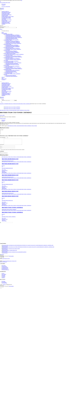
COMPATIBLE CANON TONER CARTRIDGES (13, 43)
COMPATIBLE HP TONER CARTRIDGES (12, 52)
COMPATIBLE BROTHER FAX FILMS (12, 39)
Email (1, 147)
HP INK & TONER (5, 15)
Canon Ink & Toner (5, 267)
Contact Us (3, 79)
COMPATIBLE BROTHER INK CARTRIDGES (13, 35)
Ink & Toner (4, 265)
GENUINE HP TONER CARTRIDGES (12, 51)
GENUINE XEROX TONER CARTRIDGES (13, 48)
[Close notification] (0, 1)
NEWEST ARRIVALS (5, 11)
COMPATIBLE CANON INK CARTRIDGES (13, 41)
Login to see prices (3, 118)
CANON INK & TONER (6, 13)
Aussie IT (4, 284)
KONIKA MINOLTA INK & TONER (8, 16)
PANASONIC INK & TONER (6, 19)
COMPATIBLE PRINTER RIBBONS (11, 76)
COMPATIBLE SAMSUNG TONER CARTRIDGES (14, 68)
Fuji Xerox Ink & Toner (5, 269)
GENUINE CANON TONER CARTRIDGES (13, 42)
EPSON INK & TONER (7, 44)
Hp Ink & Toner (4, 266)
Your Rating (2, 137)
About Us (3, 77)
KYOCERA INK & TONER (6, 17)
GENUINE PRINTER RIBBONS (11, 75)
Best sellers (3, 275)
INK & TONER (4, 33)
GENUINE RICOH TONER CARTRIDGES (12, 66)
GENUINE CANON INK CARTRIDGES (12, 40)
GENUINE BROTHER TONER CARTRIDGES (13, 36)
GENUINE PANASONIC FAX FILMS (12, 63)
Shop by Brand (4, 78)
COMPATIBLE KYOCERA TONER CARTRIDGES (14, 56)
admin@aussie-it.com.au (6, 258)
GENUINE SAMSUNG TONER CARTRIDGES (13, 67)
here (21, 0)
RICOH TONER (4, 20)
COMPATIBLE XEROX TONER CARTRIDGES (13, 49)
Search (3, 99)
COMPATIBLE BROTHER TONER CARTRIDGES (14, 37)
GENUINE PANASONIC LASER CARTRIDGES (13, 62)
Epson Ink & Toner (5, 268)
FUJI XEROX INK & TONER (6, 14)
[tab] (35, 120)
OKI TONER (6, 60)
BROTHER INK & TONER (6, 12)
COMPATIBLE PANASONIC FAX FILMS (12, 64)
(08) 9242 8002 (11, 256)
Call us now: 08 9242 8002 (6, 6)
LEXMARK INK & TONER (6, 18)
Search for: (1, 25)
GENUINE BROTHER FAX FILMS (11, 38)
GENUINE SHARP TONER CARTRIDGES (12, 70)
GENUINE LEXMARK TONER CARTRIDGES (13, 59)
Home (3, 32)
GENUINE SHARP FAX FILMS (11, 71)
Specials (3, 273)
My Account (4, 4)
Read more (3, 171)
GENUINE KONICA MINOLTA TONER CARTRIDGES (15, 54)
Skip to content (8, 2)
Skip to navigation (2, 2)
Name (1, 146)
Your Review (2, 144)
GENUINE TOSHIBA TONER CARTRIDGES (13, 73)
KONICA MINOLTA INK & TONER (9, 53)
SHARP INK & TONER (5, 22)
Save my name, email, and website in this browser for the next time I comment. (12, 149)
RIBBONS (5, 74)
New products (4, 274)
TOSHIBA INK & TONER (6, 23)
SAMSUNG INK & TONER (6, 21)
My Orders (3, 281)
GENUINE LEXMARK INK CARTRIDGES (13, 58)
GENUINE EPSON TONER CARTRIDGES (12, 46)
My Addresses (4, 282)
